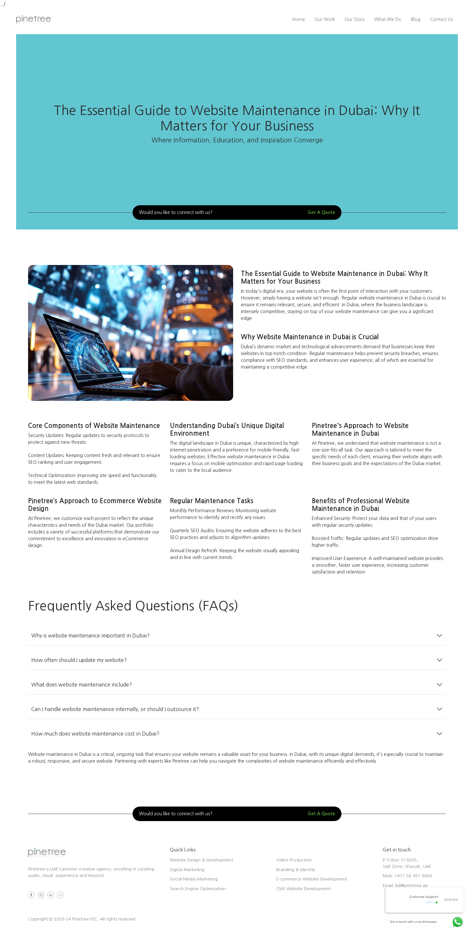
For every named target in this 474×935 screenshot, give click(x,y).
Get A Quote (321, 212)
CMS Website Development (303, 889)
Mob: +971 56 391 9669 (407, 876)
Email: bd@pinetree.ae (405, 885)
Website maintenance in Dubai (59, 754)
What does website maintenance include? (81, 684)
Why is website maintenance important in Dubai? (90, 635)
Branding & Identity (295, 870)
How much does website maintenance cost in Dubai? (95, 733)
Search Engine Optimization (198, 889)
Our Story (355, 19)
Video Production (294, 860)
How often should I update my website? (79, 660)
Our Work (325, 19)
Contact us (441, 19)
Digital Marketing (187, 870)
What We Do (387, 19)
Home (298, 19)
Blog (415, 19)
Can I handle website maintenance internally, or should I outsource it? (115, 709)
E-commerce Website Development (311, 879)
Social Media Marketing (194, 879)
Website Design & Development (201, 860)
